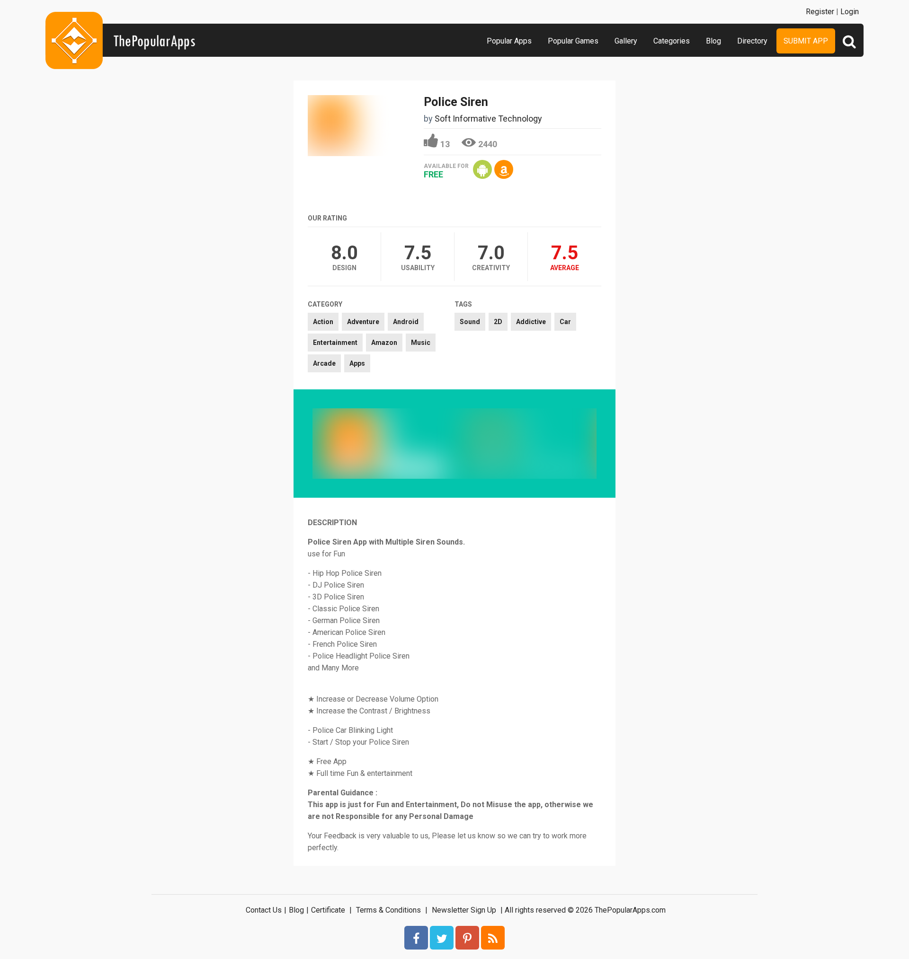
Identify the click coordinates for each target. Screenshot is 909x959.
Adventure (363, 322)
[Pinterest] (467, 938)
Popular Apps (509, 40)
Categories (671, 40)
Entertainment (335, 342)
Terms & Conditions (388, 910)
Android (406, 322)
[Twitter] (442, 938)
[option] (383, 443)
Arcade (324, 363)
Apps (357, 363)
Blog (713, 40)
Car (565, 322)
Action (323, 322)
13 (445, 144)
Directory (752, 40)
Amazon (384, 342)
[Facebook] (416, 938)
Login (849, 11)
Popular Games (573, 40)
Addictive (531, 322)
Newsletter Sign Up (464, 910)
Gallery (626, 40)
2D (498, 322)
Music (420, 342)
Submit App (806, 40)
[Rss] (493, 938)
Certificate (328, 910)
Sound (470, 322)
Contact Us (264, 910)
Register (820, 11)
